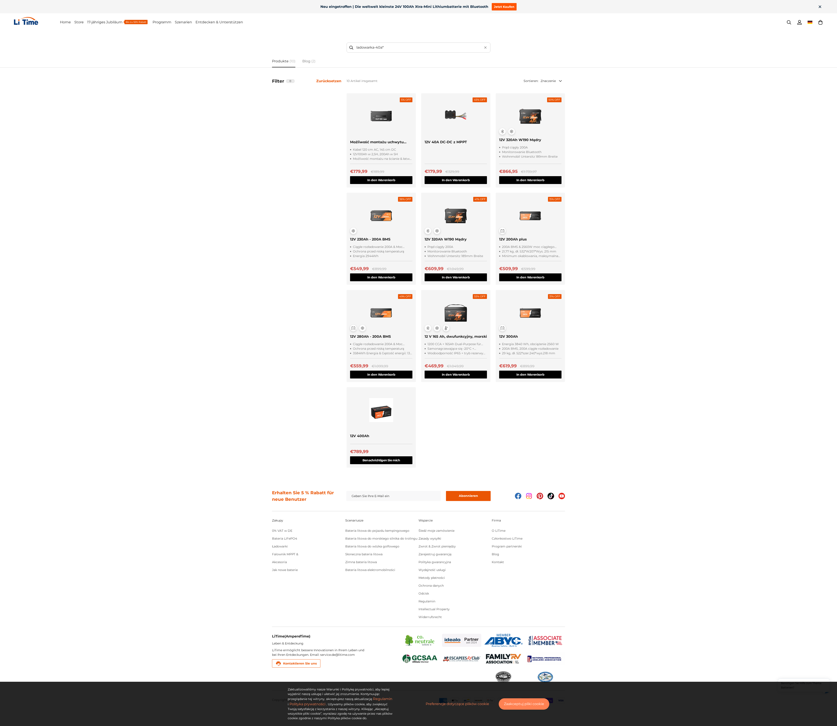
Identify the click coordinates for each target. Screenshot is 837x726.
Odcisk (423, 593)
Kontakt (498, 562)
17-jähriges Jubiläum (104, 22)
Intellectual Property (434, 609)
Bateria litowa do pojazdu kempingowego (377, 531)
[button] (820, 22)
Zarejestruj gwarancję (434, 554)
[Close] (820, 7)
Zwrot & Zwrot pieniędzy (437, 546)
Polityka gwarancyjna (434, 562)
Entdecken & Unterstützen (219, 22)
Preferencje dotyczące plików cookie (457, 704)
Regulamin (426, 601)
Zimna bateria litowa (361, 562)
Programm (162, 22)
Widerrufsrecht (430, 617)
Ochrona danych (431, 586)
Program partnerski (507, 546)
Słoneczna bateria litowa (364, 554)
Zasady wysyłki (429, 538)
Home (65, 22)
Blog (495, 554)
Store (79, 22)
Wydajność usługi (432, 570)
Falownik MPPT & (285, 554)
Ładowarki (280, 546)
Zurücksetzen (328, 81)
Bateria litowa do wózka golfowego (372, 546)
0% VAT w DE (282, 531)
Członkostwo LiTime (507, 538)
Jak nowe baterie (285, 570)
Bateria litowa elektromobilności (370, 570)
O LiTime (498, 531)
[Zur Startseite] (37, 21)
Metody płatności (431, 578)
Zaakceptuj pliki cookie (524, 704)
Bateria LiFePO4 (284, 538)
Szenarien (183, 22)
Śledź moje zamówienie (436, 531)
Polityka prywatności (307, 704)
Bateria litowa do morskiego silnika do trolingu (381, 538)
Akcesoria (279, 562)
